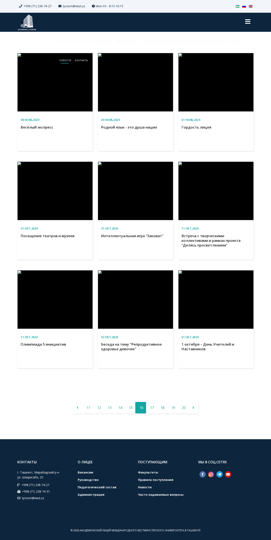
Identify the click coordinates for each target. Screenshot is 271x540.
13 (110, 407)
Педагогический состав (97, 487)
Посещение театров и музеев (48, 235)
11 (88, 407)
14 (120, 407)
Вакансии (85, 472)
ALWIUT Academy (212, 41)
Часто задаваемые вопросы (161, 495)
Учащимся (233, 41)
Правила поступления (155, 480)
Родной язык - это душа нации (129, 127)
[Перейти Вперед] (193, 407)
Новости (65, 60)
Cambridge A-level (127, 41)
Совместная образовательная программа (170, 41)
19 (173, 407)
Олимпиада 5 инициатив (43, 344)
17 (152, 407)
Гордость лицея (196, 127)
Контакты (81, 60)
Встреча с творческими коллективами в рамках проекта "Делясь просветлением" (211, 240)
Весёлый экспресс (37, 127)
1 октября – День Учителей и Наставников (207, 346)
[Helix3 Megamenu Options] (247, 22)
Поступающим (100, 41)
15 (131, 407)
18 (163, 407)
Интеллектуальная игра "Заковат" (132, 235)
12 (99, 407)
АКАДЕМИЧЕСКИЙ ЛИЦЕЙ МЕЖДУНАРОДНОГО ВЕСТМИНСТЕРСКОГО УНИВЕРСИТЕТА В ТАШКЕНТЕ (140, 530)
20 (184, 407)
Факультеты (148, 472)
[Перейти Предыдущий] (77, 407)
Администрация (91, 495)
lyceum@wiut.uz (74, 6)
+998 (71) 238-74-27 (37, 6)
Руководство (88, 480)
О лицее (79, 41)
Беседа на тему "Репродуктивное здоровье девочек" (131, 346)
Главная (64, 41)
